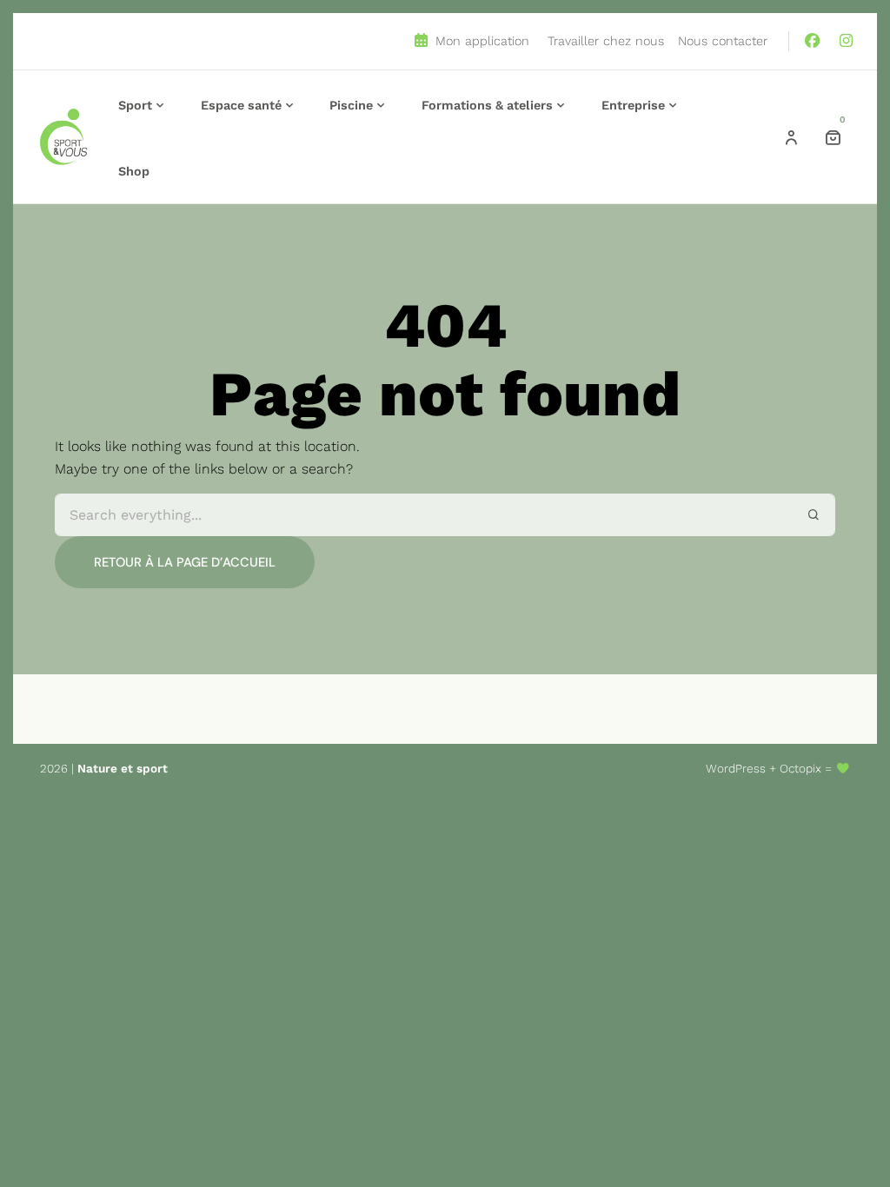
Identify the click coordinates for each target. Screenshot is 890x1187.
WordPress (736, 768)
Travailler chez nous (606, 41)
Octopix (800, 768)
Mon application (480, 41)
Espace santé (241, 105)
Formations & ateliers (487, 105)
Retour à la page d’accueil (185, 562)
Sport (135, 105)
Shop (133, 171)
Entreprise (633, 105)
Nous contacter (722, 41)
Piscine (351, 105)
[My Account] (791, 137)
